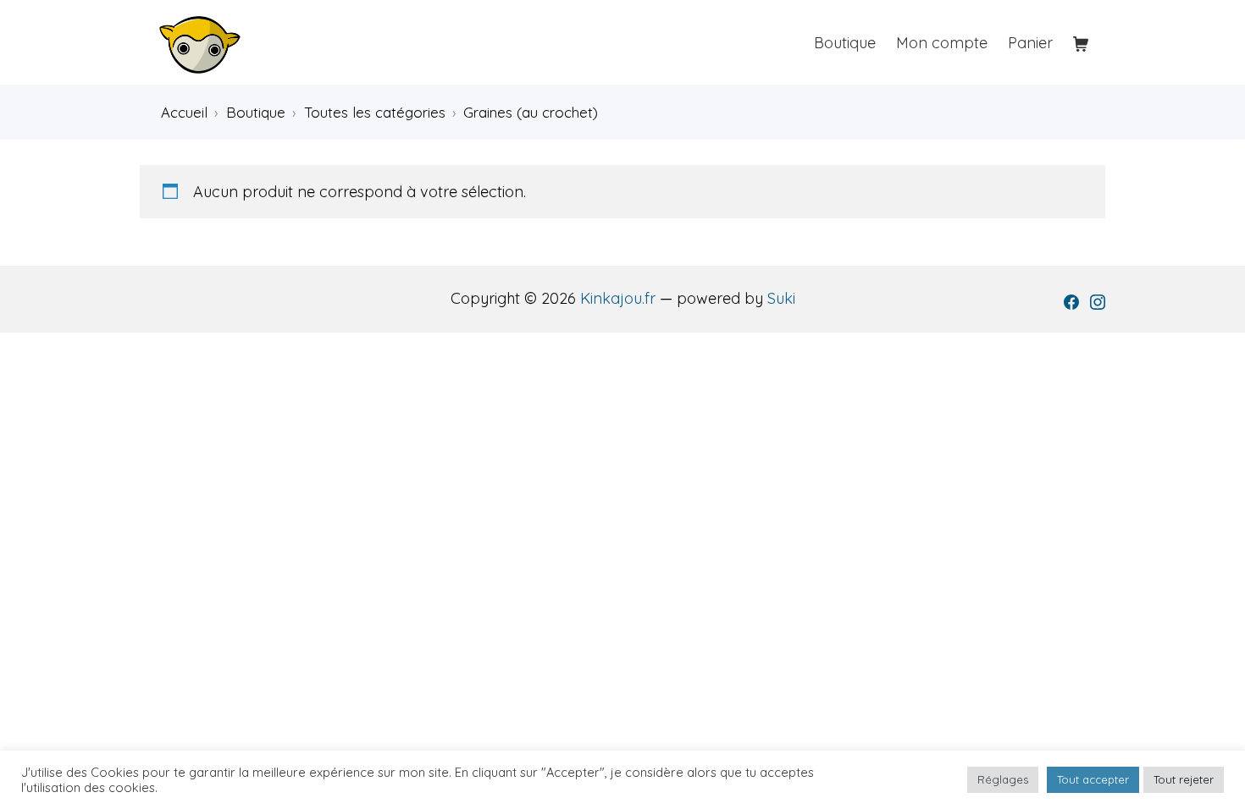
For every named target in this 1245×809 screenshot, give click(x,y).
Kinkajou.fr (618, 298)
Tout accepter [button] (1093, 779)
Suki (781, 298)
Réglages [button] (1002, 779)
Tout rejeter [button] (1184, 779)
